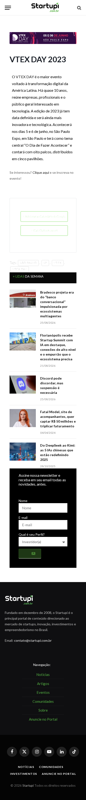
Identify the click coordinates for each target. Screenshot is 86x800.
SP (45, 262)
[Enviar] (30, 553)
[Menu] (8, 7)
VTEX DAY (25, 76)
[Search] (78, 7)
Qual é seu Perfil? (32, 534)
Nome (23, 501)
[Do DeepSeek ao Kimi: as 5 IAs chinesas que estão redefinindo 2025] (23, 452)
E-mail (23, 518)
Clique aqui (40, 172)
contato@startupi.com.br (33, 640)
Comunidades (51, 767)
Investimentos (23, 774)
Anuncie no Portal (59, 774)
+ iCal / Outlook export (44, 230)
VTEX (58, 262)
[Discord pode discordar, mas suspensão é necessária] (23, 385)
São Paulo (28, 262)
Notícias (26, 767)
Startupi (28, 785)
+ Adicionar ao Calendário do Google (44, 216)
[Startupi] (45, 7)
